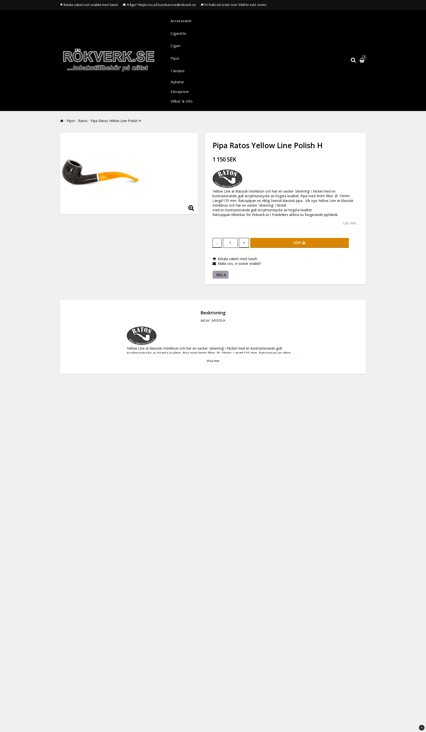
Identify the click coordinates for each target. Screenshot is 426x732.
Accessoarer (181, 20)
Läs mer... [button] (350, 223)
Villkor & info (182, 101)
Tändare (178, 71)
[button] (362, 60)
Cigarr (176, 45)
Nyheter (177, 82)
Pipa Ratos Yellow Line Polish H (116, 120)
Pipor (175, 58)
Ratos (83, 120)
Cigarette (178, 33)
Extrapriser (180, 91)
